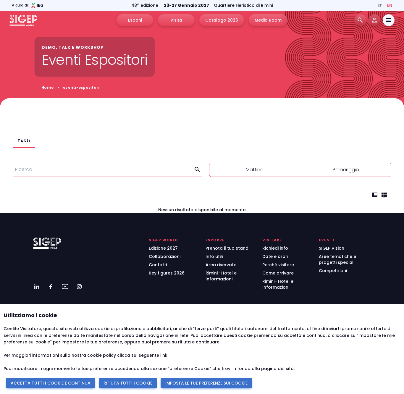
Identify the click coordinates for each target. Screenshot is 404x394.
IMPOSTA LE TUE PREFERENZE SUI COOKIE (206, 383)
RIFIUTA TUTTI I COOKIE (128, 383)
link (163, 355)
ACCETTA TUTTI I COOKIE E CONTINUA (51, 383)
